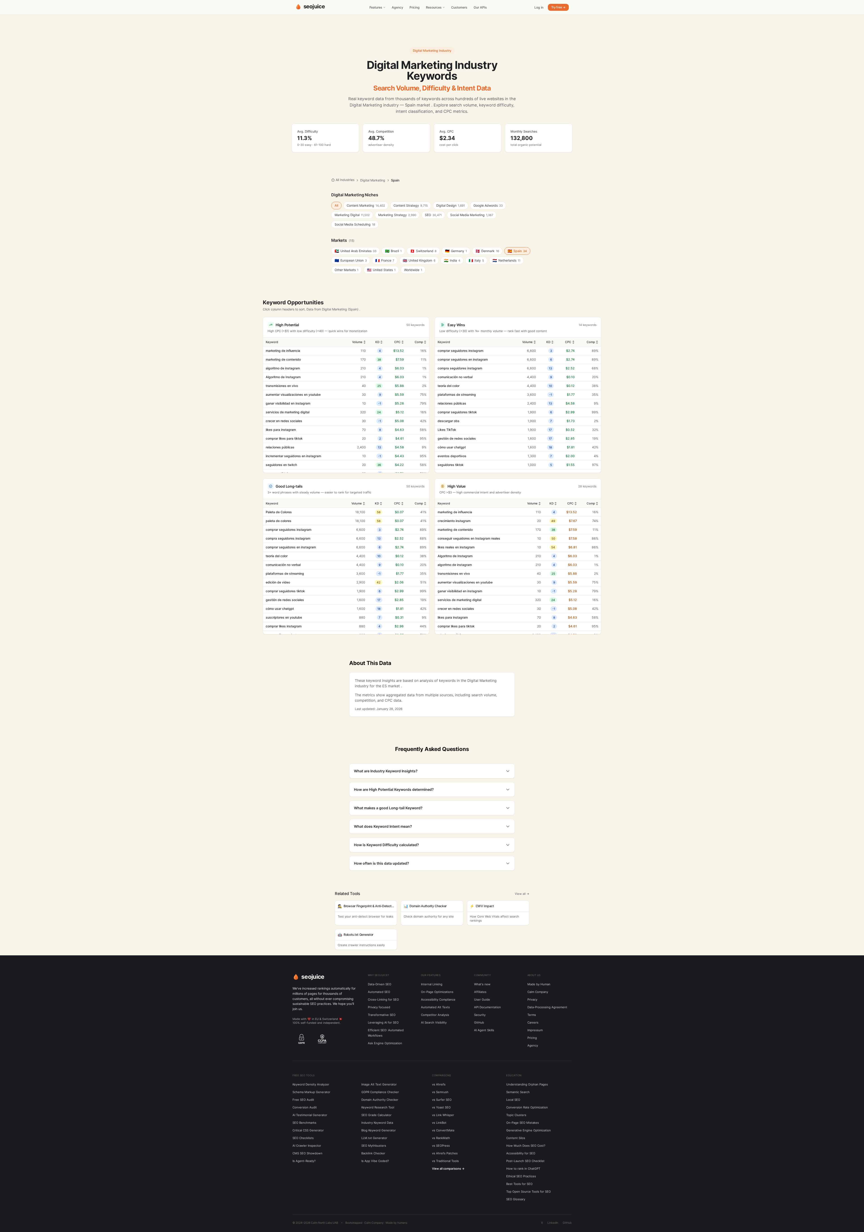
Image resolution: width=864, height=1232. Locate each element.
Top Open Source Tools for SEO (528, 1191)
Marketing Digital (352, 215)
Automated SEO (379, 992)
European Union (351, 260)
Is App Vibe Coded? (375, 1161)
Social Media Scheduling (355, 224)
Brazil (393, 251)
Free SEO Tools (303, 1075)
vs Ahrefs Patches (445, 1153)
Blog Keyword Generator (378, 1130)
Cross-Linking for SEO (383, 999)
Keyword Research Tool (377, 1107)
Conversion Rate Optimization (527, 1107)
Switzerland (423, 251)
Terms (531, 1015)
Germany (456, 251)
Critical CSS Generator (308, 1130)
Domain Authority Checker (379, 1099)
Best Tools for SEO (519, 1184)
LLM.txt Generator (374, 1138)
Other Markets (346, 270)
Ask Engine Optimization (385, 1043)
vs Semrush (440, 1092)
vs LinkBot (439, 1122)
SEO (433, 215)
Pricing (415, 7)
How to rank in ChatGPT (523, 1168)
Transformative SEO (382, 1015)
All (336, 205)
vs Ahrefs (439, 1084)
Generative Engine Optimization (528, 1130)
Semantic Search (518, 1092)
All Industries (345, 180)
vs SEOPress (441, 1145)
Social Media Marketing (471, 215)
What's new (482, 984)
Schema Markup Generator (311, 1092)
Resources (434, 7)
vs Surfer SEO (442, 1099)
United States (381, 270)
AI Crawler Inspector (306, 1145)
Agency (397, 7)
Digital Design (450, 205)
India (452, 260)
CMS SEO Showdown (307, 1153)
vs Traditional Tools (445, 1161)
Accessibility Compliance (438, 999)
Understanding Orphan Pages (527, 1084)
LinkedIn (552, 1222)
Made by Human (538, 984)
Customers (459, 7)
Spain (517, 251)
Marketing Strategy (397, 215)
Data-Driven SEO (379, 984)
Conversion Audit (304, 1107)
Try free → (558, 7)
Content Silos (515, 1138)
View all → (522, 893)
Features (375, 7)
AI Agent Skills (484, 1030)
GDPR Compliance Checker (380, 1092)
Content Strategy (411, 205)
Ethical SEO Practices (521, 1176)
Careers (532, 1022)
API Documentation (487, 1007)
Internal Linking (431, 984)
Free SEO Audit (303, 1099)
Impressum (535, 1030)
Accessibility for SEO (520, 1153)
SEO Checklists (303, 1138)
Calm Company (537, 992)
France (384, 260)
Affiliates (480, 992)
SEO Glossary (515, 1199)
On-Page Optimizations (437, 992)
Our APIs (480, 7)
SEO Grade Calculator (376, 1115)
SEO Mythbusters (373, 1145)
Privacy (532, 999)
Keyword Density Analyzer (310, 1084)
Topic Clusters (516, 1115)
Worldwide (413, 270)
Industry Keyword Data (377, 1122)
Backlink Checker (373, 1153)
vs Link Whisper (443, 1115)
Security (480, 1015)
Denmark (487, 251)
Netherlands (506, 260)
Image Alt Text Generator (379, 1084)
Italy (476, 260)
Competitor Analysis (435, 1015)
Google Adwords (488, 205)
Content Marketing (366, 205)
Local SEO (513, 1099)
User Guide (482, 999)
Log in (538, 7)
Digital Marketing (372, 180)
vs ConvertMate (443, 1130)
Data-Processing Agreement (547, 1007)
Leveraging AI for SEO (383, 1022)
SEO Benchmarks (304, 1122)
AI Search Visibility (434, 1022)
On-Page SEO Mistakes (522, 1122)
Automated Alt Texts (435, 1007)
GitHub (479, 1022)
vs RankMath (441, 1138)
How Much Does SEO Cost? (525, 1145)
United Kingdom (419, 260)
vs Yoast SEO (441, 1107)
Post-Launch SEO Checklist (525, 1161)
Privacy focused (379, 1007)
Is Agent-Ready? (304, 1161)
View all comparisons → (448, 1168)
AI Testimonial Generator (309, 1115)
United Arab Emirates (355, 251)
